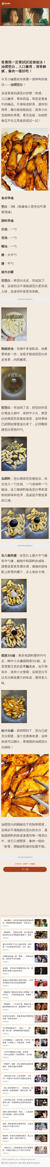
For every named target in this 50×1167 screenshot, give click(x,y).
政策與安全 (13, 1163)
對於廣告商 (35, 1163)
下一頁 (25, 869)
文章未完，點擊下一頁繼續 (25, 864)
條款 (20, 1163)
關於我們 (4, 1163)
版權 (28, 1163)
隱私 (24, 1163)
